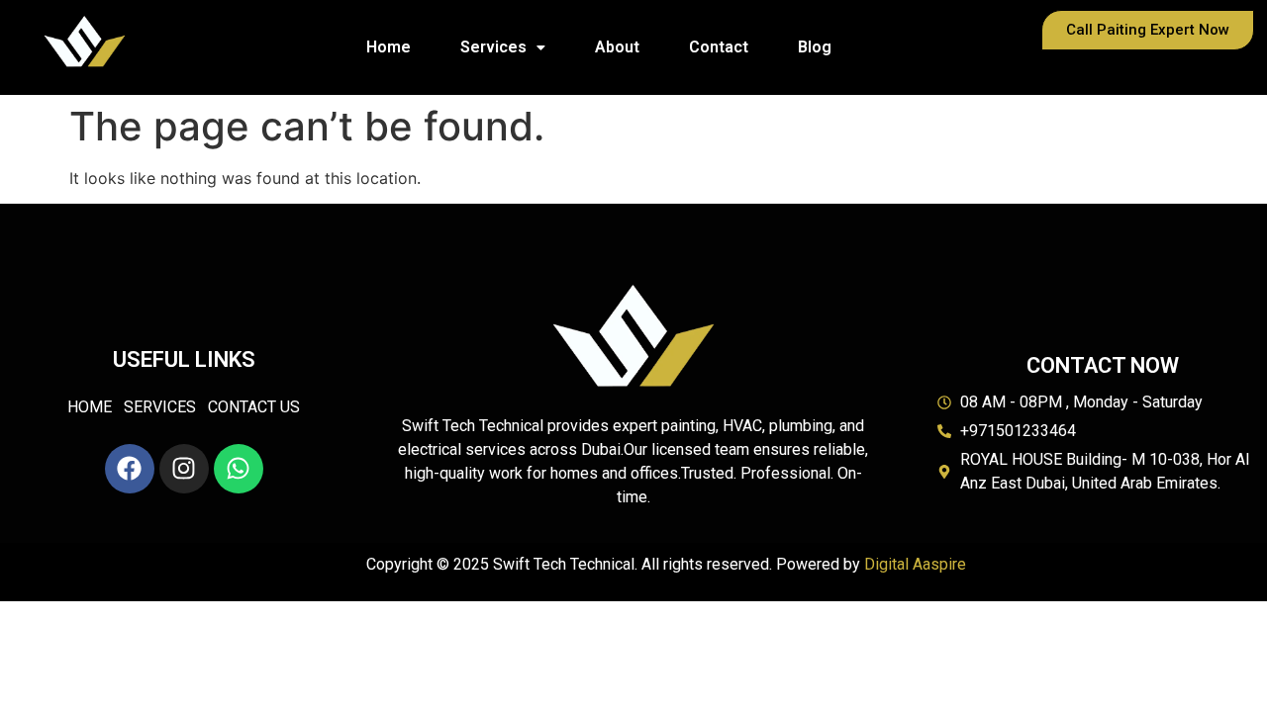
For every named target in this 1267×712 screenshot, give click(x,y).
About (617, 47)
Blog (814, 47)
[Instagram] (184, 468)
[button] (502, 47)
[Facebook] (129, 468)
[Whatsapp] (238, 468)
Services (493, 47)
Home (388, 47)
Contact (718, 47)
